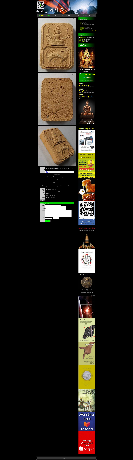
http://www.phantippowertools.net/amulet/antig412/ (88, 30)
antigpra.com (71, 458)
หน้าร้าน (42, 15)
